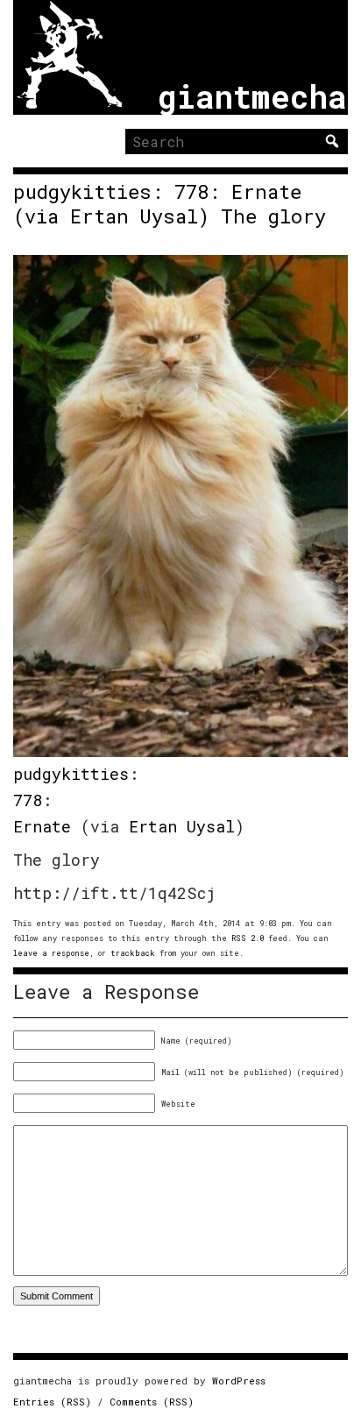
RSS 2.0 (247, 938)
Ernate (42, 826)
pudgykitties (71, 773)
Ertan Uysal (182, 826)
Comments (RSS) (152, 1401)
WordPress (238, 1380)
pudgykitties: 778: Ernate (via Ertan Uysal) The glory (169, 204)
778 (27, 800)
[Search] (332, 141)
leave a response (51, 953)
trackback (132, 953)
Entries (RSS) (52, 1401)
